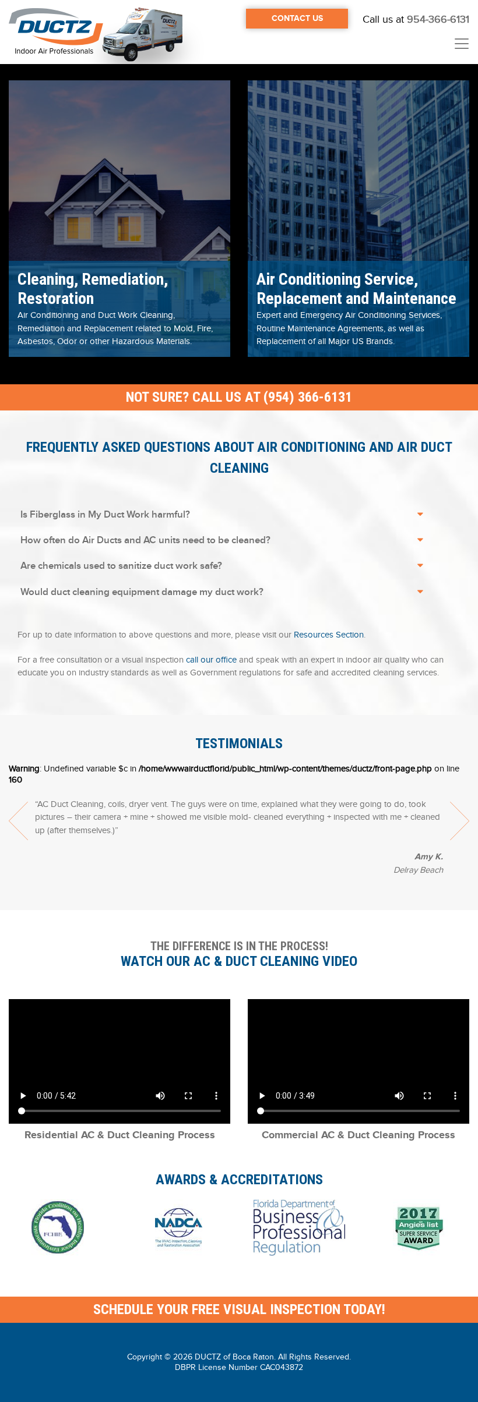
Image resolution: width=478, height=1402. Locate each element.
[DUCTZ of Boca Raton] (56, 32)
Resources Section (329, 634)
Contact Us (297, 18)
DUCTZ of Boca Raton (234, 1357)
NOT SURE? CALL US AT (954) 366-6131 (239, 397)
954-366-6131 (438, 19)
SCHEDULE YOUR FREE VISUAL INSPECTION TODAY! (239, 1309)
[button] (119, 216)
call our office (211, 659)
